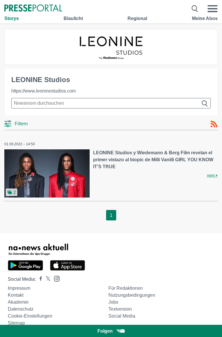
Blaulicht (73, 18)
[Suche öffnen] (195, 9)
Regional (137, 18)
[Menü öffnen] (212, 9)
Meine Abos (205, 18)
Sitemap (16, 322)
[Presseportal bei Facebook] (39, 279)
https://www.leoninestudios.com (43, 90)
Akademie (18, 302)
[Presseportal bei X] (46, 279)
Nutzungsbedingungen (131, 295)
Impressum (19, 288)
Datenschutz (21, 309)
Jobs (113, 302)
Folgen (105, 331)
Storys (11, 18)
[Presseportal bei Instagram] (55, 278)
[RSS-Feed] (214, 124)
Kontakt (15, 295)
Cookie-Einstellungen (30, 316)
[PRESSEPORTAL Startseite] (33, 8)
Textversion (120, 309)
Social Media (121, 316)
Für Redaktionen (125, 288)
